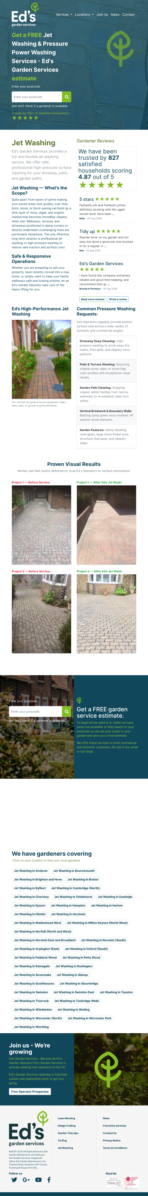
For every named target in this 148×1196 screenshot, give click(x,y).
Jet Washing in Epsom (29, 905)
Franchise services (114, 1125)
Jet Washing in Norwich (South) (103, 940)
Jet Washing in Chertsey (31, 897)
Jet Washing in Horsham (68, 914)
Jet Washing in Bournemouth (74, 871)
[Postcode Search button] (66, 96)
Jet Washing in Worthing (31, 1027)
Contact (128, 14)
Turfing (62, 1140)
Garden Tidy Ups (68, 1133)
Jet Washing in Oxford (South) (86, 949)
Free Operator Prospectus (30, 1091)
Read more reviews (93, 299)
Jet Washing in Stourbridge (79, 983)
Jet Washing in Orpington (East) (36, 949)
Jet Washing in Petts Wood (81, 957)
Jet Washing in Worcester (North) (38, 1018)
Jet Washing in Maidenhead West (37, 923)
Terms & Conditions (115, 1147)
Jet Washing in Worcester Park (89, 1018)
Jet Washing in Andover (31, 871)
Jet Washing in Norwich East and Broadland (44, 940)
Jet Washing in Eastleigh (115, 897)
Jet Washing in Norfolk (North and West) (42, 931)
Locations (83, 14)
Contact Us (110, 1133)
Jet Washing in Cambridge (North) (75, 888)
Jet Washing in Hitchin (29, 914)
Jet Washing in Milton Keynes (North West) (97, 923)
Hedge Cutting (67, 1125)
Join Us (102, 14)
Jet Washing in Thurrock (31, 1001)
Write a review (118, 299)
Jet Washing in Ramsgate (32, 966)
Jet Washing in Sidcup (72, 975)
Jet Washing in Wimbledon (33, 1009)
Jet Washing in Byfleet (30, 888)
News (115, 14)
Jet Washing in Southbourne (34, 983)
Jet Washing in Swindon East (73, 992)
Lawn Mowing (66, 1118)
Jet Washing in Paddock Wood (35, 957)
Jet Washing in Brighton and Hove (38, 879)
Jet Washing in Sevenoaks (32, 975)
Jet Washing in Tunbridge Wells (76, 1001)
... (113, 214)
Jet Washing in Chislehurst (73, 897)
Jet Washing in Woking (73, 1009)
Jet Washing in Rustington (73, 966)
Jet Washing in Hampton (68, 905)
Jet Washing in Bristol (83, 879)
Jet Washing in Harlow (107, 905)
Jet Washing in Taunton (116, 992)
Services (63, 14)
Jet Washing (65, 1147)
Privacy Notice (112, 1140)
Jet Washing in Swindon (31, 992)
